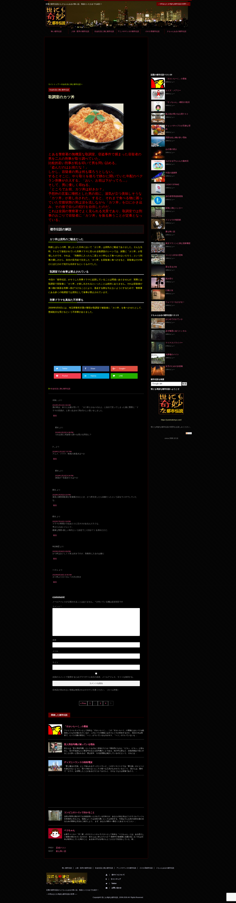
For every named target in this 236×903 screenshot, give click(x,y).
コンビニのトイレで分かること (79, 812)
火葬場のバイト (172, 354)
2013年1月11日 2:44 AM (61, 405)
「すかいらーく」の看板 (76, 726)
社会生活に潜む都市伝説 (104, 31)
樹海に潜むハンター (174, 208)
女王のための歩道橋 (174, 366)
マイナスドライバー (174, 343)
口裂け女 (169, 290)
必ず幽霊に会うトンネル (176, 331)
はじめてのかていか (174, 319)
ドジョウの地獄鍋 (173, 220)
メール (55, 651)
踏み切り (169, 278)
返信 (55, 416)
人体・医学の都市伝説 (80, 31)
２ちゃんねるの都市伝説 (176, 31)
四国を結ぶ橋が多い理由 (176, 137)
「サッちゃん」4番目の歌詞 (178, 102)
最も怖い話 (61, 851)
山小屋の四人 (171, 149)
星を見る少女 (171, 267)
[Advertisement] (96, 60)
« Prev (83, 703)
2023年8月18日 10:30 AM (62, 575)
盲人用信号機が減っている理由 (79, 744)
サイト (55, 662)
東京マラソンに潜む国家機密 (178, 243)
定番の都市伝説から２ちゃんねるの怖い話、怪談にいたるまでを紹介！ (72, 890)
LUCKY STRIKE (172, 184)
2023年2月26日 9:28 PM (61, 551)
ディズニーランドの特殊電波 (78, 762)
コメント (56, 606)
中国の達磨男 (171, 173)
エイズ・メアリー (173, 90)
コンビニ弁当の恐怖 (174, 255)
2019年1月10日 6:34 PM (64, 476)
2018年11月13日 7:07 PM (62, 452)
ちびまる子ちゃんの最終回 (177, 161)
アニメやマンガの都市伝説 (128, 31)
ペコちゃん (69, 830)
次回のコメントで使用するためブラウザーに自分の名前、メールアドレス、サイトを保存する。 (93, 677)
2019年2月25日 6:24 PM (61, 495)
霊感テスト (61, 848)
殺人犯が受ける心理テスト (177, 114)
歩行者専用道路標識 (174, 196)
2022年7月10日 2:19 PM (61, 521)
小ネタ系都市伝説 (152, 31)
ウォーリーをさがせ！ (175, 302)
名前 (54, 640)
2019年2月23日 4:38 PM (64, 432)
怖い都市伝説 (56, 31)
